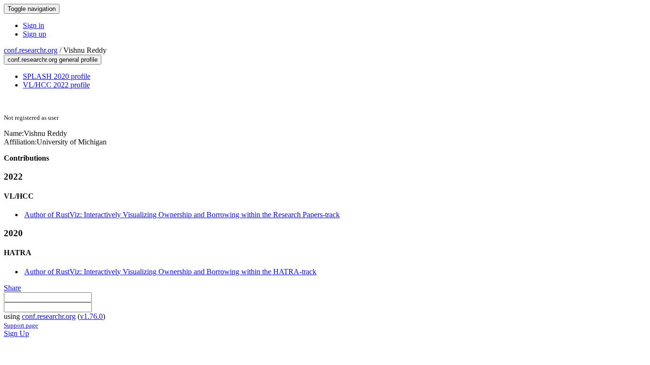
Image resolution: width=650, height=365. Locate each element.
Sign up (34, 34)
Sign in (33, 25)
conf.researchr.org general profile (53, 59)
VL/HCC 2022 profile (56, 85)
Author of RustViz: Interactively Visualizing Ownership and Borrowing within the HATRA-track (170, 272)
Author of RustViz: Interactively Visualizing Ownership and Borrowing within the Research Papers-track (182, 215)
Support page (21, 325)
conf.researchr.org (31, 50)
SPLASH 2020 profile (56, 76)
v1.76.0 (91, 316)
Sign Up (16, 333)
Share (12, 288)
